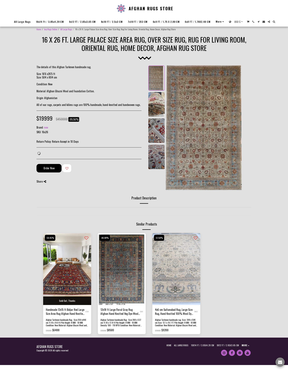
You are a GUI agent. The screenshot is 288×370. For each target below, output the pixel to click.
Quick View (67, 296)
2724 (86, 311)
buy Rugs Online (50, 29)
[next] (243, 127)
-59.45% (50, 237)
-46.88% (105, 237)
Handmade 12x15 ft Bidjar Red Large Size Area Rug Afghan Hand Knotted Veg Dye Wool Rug (65, 312)
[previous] (170, 127)
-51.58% (159, 237)
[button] (248, 21)
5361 (141, 311)
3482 (196, 311)
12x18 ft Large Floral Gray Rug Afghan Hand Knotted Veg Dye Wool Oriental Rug (119, 312)
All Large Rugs (66, 29)
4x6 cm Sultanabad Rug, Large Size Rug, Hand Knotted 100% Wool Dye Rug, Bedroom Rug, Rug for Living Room (174, 312)
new (46, 127)
